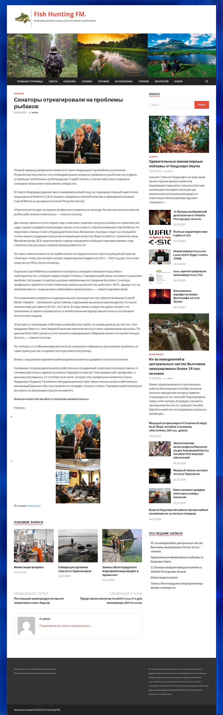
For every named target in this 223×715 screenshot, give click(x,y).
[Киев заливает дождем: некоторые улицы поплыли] (160, 502)
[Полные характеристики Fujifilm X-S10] (160, 243)
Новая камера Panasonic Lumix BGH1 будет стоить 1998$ (190, 254)
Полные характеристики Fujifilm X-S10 (190, 233)
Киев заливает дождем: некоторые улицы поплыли (189, 493)
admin (35, 112)
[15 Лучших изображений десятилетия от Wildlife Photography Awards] (160, 223)
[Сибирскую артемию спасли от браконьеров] (78, 563)
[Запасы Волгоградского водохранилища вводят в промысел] (122, 563)
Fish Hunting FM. (60, 14)
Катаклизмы (124, 81)
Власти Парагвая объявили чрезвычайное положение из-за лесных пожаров (178, 511)
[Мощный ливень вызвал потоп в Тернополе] (160, 482)
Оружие (103, 81)
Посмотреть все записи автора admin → (66, 625)
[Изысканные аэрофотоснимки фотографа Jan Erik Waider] (160, 303)
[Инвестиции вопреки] (34, 563)
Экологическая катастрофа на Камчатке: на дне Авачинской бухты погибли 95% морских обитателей (191, 450)
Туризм (144, 81)
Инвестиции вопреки (28, 567)
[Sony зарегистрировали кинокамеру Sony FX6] (160, 283)
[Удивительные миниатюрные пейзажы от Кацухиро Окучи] (179, 153)
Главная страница (30, 81)
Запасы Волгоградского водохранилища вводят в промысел (120, 571)
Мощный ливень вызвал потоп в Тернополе (190, 472)
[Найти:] (179, 105)
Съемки (87, 81)
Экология (161, 81)
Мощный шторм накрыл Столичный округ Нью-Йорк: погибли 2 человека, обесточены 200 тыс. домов (178, 426)
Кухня (178, 81)
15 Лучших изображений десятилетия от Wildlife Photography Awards (190, 215)
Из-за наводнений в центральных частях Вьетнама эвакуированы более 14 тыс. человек (177, 547)
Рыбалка (69, 81)
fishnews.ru (34, 505)
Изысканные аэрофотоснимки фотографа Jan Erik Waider (186, 296)
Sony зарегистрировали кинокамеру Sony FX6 (189, 272)
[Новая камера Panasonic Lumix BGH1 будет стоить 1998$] (160, 263)
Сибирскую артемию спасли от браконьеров (74, 569)
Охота (53, 81)
